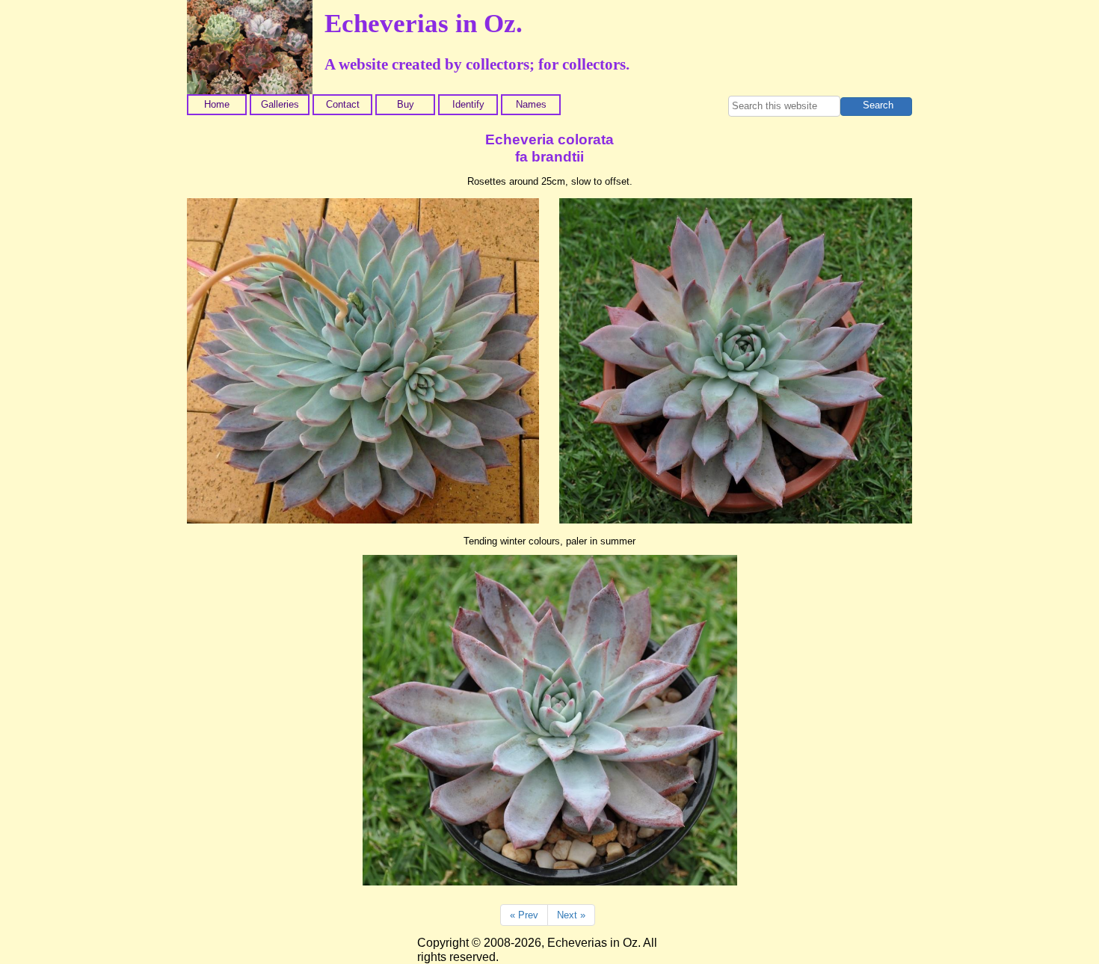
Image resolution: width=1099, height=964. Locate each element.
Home (217, 104)
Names (531, 104)
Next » (571, 915)
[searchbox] (784, 106)
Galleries (280, 104)
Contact (343, 104)
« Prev (524, 915)
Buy (405, 104)
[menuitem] (218, 104)
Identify (468, 104)
